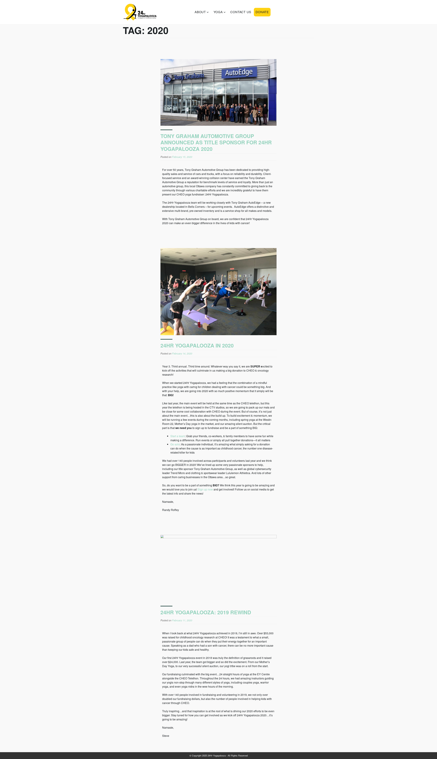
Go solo (175, 444)
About (200, 12)
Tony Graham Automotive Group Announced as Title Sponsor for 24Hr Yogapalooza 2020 (216, 142)
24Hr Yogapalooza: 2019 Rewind (205, 612)
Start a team (177, 436)
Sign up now (205, 489)
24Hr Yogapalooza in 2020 (197, 345)
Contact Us (240, 12)
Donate (262, 12)
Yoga (218, 12)
